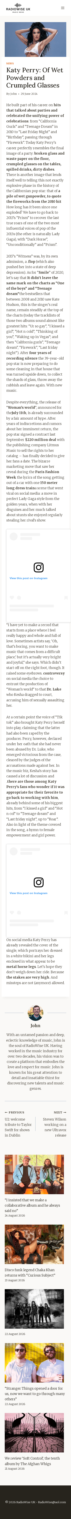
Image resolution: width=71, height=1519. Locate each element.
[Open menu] (62, 8)
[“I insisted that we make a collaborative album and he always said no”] (35, 1174)
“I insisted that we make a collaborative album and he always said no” (32, 1205)
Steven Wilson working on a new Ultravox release (54, 1124)
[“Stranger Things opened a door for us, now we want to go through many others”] (35, 1363)
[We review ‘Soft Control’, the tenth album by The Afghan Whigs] (35, 1432)
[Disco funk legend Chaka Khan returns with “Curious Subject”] (35, 1244)
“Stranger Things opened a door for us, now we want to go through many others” (35, 1393)
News (10, 63)
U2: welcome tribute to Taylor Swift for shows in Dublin (18, 1124)
